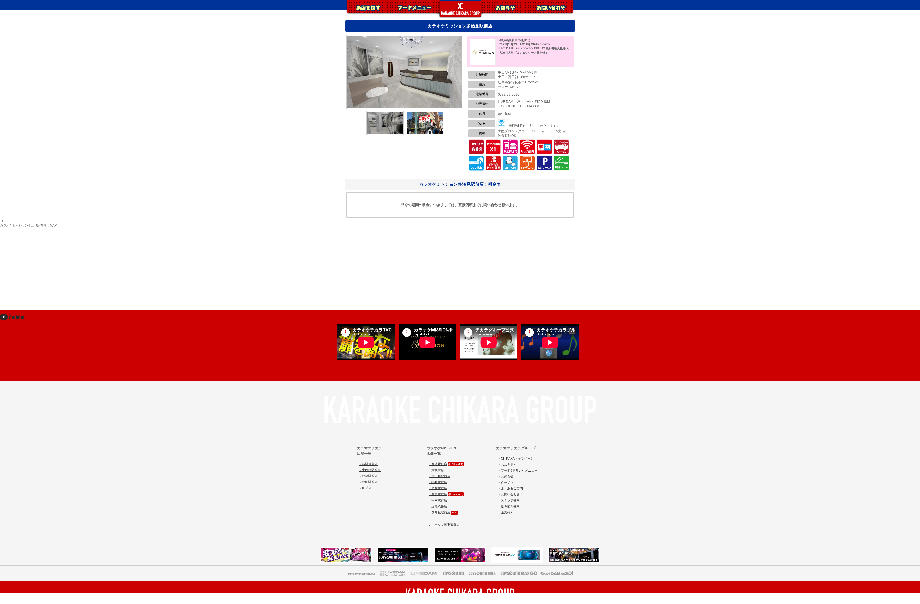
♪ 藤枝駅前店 (438, 488)
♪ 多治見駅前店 (439, 512)
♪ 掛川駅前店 (438, 482)
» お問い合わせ (509, 494)
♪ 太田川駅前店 (439, 476)
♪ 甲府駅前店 (438, 500)
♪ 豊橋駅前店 (368, 476)
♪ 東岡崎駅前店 (370, 470)
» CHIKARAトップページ (516, 458)
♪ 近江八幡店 (438, 506)
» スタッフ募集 (509, 500)
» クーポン (505, 482)
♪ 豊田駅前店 (368, 482)
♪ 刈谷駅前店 (438, 464)
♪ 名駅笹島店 (368, 464)
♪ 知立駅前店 (438, 494)
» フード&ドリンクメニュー (517, 470)
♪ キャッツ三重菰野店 (444, 524)
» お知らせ (505, 476)
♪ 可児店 (365, 488)
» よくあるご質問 (510, 488)
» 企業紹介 (505, 512)
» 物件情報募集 (509, 506)
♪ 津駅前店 (436, 470)
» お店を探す (507, 464)
